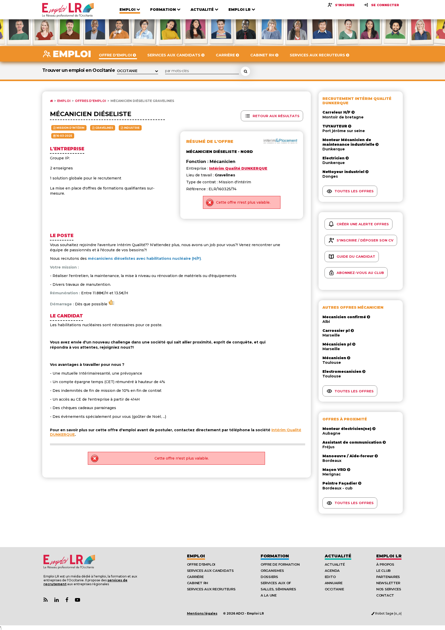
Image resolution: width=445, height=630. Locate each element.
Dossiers (269, 577)
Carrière (195, 577)
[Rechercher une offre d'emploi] (245, 71)
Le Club (383, 570)
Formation (275, 556)
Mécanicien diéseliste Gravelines (142, 101)
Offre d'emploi (201, 564)
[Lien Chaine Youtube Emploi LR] (77, 600)
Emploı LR (388, 556)
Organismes (272, 570)
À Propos (385, 564)
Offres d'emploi (90, 101)
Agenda (332, 570)
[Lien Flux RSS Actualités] (46, 600)
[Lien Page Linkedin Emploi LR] (56, 600)
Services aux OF (276, 583)
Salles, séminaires (278, 589)
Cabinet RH (197, 583)
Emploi (64, 101)
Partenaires (388, 577)
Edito (330, 577)
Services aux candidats (210, 570)
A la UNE (269, 595)
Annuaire (334, 583)
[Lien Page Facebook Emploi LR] (66, 600)
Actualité (338, 556)
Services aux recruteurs (211, 589)
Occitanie (334, 589)
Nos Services (388, 589)
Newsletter (388, 583)
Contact (385, 595)
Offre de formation (280, 564)
